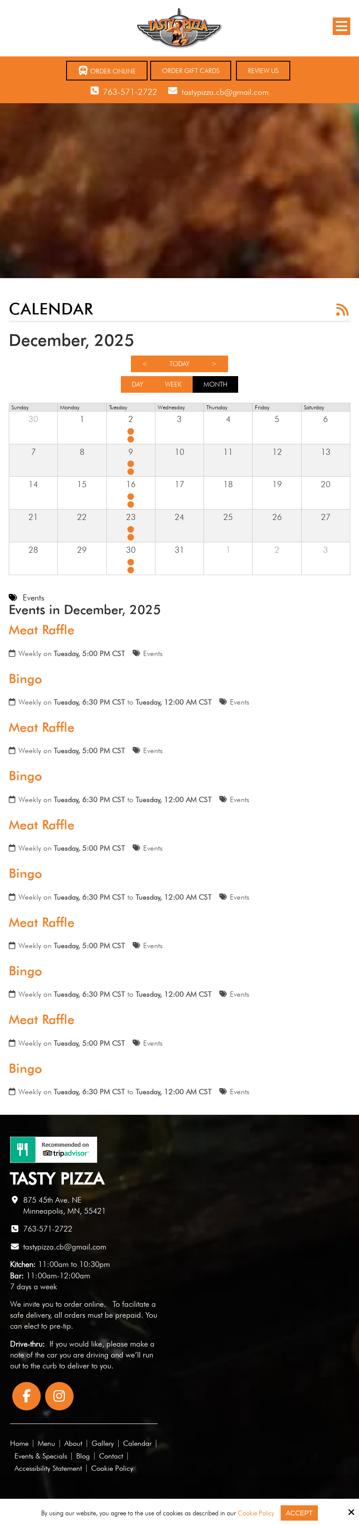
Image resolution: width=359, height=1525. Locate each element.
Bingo (25, 678)
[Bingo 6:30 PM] (131, 439)
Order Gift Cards (190, 71)
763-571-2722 (130, 92)
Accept (299, 1513)
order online (84, 1304)
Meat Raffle (41, 629)
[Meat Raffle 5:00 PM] (131, 431)
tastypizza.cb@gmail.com (225, 92)
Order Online (112, 71)
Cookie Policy (256, 1513)
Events (153, 653)
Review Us (263, 71)
